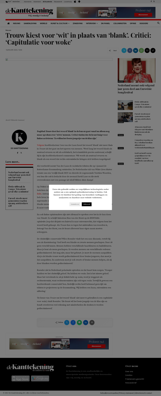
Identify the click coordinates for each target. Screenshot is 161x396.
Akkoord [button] (86, 204)
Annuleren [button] (75, 204)
